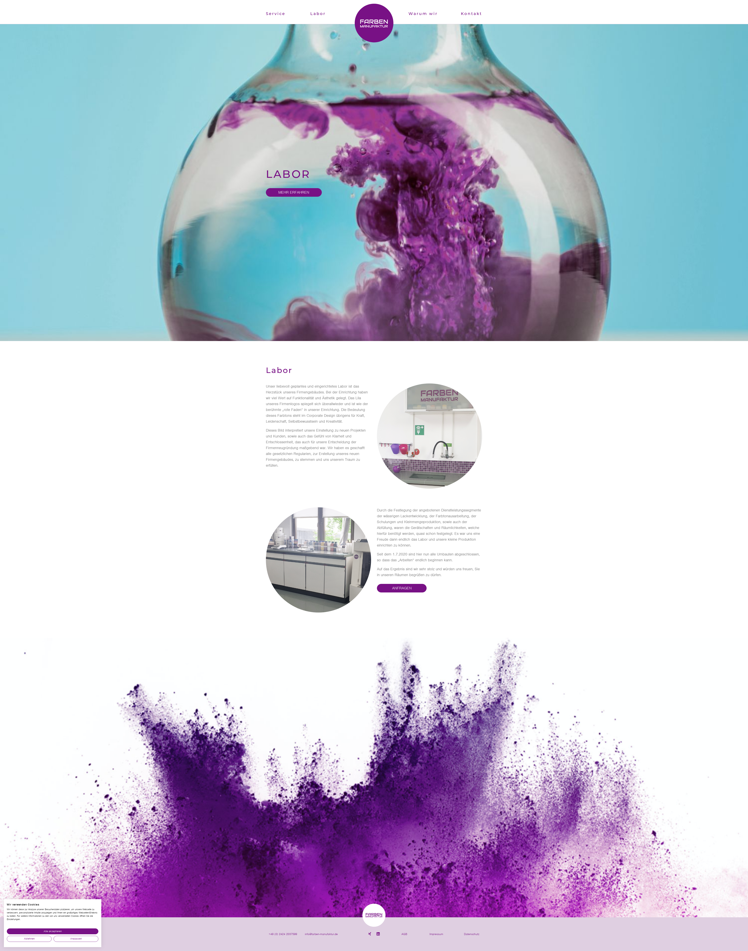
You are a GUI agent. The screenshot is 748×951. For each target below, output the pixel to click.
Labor (318, 14)
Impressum (436, 934)
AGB (404, 934)
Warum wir (423, 14)
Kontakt (471, 14)
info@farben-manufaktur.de (321, 934)
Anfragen (402, 588)
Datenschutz (471, 934)
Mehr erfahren (293, 192)
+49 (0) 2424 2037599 (283, 934)
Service (275, 14)
